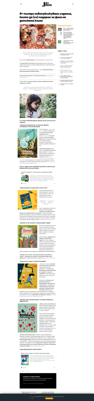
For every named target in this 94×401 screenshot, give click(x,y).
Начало (46, 9)
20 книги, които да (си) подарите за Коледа (66, 84)
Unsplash (41, 49)
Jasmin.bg (47, 4)
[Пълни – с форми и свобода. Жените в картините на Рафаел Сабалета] (60, 29)
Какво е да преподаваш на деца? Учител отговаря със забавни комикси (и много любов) (66, 66)
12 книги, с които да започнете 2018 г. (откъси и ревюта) (66, 58)
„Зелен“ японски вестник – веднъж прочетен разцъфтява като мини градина (66, 76)
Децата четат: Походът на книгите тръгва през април (29, 392)
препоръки (27, 371)
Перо (48, 9)
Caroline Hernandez (37, 118)
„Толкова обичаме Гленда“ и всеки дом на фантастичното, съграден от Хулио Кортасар (68, 42)
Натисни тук (49, 398)
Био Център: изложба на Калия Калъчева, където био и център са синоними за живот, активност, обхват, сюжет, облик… (47, 393)
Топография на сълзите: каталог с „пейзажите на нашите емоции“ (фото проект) (67, 62)
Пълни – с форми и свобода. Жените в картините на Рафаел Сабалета (68, 29)
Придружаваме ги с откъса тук (47, 219)
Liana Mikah (37, 49)
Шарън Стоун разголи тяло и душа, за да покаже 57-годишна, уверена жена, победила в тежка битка (66, 72)
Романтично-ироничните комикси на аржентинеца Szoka (67, 54)
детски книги (22, 371)
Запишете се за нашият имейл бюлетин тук (33, 383)
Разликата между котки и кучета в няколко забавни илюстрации (66, 81)
